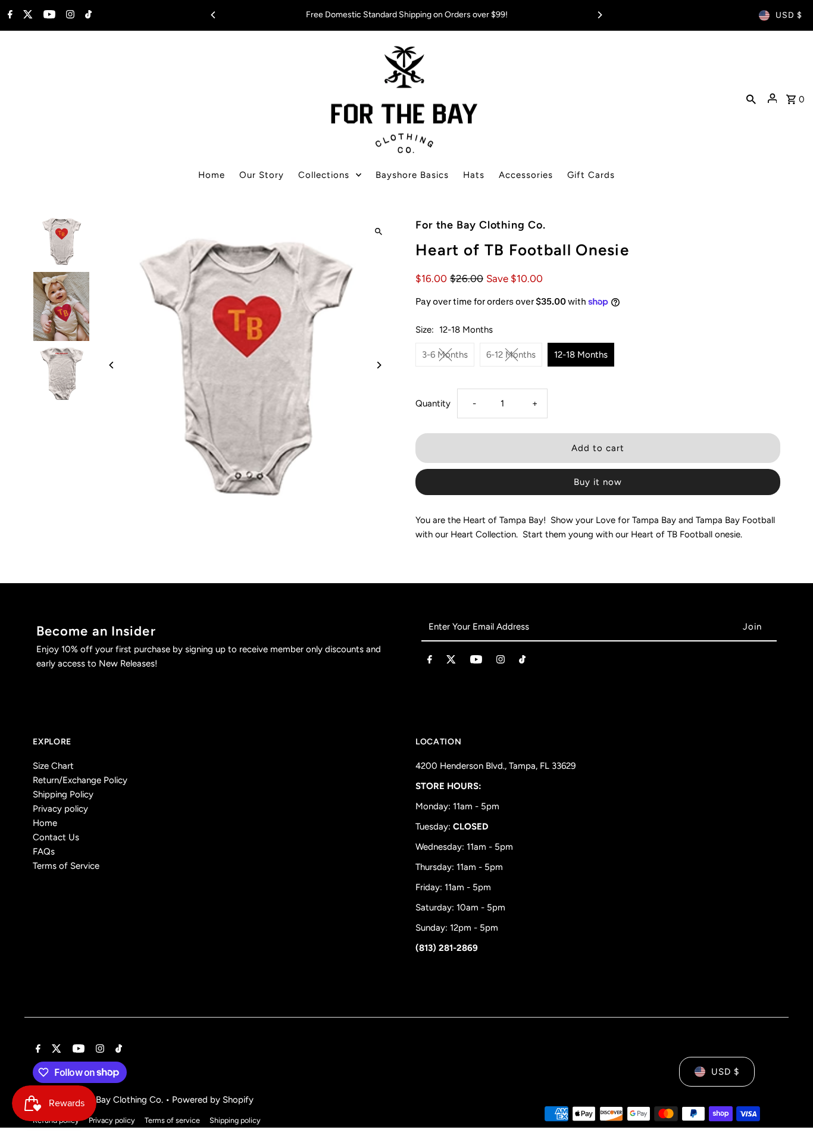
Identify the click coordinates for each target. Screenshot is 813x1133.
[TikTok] (87, 15)
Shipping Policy (63, 794)
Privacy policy (60, 808)
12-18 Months (581, 354)
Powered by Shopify (213, 1099)
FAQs (44, 851)
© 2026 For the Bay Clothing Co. (99, 1099)
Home (45, 823)
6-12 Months (511, 354)
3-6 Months (445, 354)
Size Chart (53, 765)
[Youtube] (47, 15)
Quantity (433, 403)
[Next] (599, 15)
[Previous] (214, 15)
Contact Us (56, 837)
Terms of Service (66, 865)
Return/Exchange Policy (80, 780)
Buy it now (598, 482)
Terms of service (172, 1120)
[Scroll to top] (787, 1101)
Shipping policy (235, 1120)
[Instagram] (68, 15)
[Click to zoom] (378, 231)
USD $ (789, 15)
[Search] (751, 98)
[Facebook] (8, 15)
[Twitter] (26, 15)
